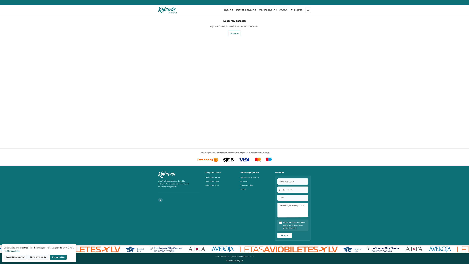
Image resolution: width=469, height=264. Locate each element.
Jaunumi (284, 10)
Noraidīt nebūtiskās (38, 257)
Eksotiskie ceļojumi (246, 10)
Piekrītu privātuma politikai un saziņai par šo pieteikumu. (294, 225)
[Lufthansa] (160, 249)
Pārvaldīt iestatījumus (15, 257)
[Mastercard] (258, 160)
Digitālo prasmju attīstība (249, 177)
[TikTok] (160, 200)
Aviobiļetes (297, 10)
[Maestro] (269, 160)
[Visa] (244, 160)
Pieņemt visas (58, 257)
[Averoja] (217, 249)
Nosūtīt (284, 235)
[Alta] (191, 249)
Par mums (244, 181)
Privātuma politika (246, 185)
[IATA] (129, 249)
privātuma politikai (290, 228)
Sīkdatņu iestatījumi (234, 260)
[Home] (167, 10)
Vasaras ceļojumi (268, 10)
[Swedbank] (207, 160)
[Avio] (283, 249)
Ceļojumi (228, 10)
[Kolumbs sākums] (179, 174)
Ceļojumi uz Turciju (212, 177)
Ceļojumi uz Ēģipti (212, 185)
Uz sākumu (234, 34)
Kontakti (243, 189)
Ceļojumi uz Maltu (212, 181)
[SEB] (228, 160)
